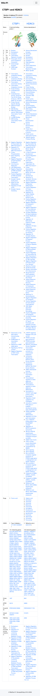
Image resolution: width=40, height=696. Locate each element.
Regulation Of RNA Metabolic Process (16, 638)
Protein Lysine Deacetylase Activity (31, 99)
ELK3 (19, 546)
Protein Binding (15, 89)
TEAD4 (11, 585)
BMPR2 (19, 535)
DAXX (34, 545)
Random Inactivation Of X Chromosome (31, 270)
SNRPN (11, 581)
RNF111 (20, 578)
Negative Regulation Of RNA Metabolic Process (31, 637)
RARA (30, 578)
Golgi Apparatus (30, 62)
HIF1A (30, 560)
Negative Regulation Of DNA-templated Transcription (16, 170)
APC (20, 531)
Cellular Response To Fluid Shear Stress (30, 291)
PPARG (30, 575)
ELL (32, 546)
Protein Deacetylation (29, 168)
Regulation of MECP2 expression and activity (31, 428)
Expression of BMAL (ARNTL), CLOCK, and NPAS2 (31, 474)
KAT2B (11, 561)
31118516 (13, 525)
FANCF (20, 548)
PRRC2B (11, 575)
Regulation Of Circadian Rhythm (30, 235)
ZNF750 (11, 592)
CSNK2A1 (32, 543)
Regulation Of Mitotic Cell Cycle (30, 171)
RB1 (19, 575)
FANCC (15, 548)
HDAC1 (11, 555)
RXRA (25, 583)
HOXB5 (19, 558)
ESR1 (29, 548)
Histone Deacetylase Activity (31, 84)
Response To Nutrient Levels (30, 196)
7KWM (18, 621)
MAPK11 (30, 565)
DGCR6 (11, 545)
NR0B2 (31, 570)
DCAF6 (17, 543)
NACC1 (35, 566)
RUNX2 (32, 581)
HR (29, 561)
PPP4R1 (30, 576)
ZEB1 (18, 588)
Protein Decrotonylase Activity (29, 120)
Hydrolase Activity (31, 89)
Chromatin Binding (16, 80)
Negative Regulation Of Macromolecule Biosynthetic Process (31, 667)
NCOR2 (30, 568)
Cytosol (28, 64)
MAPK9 (16, 563)
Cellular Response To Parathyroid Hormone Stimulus (31, 286)
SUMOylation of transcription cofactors (15, 341)
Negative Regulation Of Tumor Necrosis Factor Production (31, 209)
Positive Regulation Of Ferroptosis (31, 313)
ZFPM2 (15, 590)
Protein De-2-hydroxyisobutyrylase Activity (31, 130)
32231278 (28, 525)
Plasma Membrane (31, 65)
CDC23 (11, 538)
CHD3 (15, 540)
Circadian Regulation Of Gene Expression (31, 213)
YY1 (29, 595)
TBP (14, 583)
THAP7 (26, 590)
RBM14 (20, 576)
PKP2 (18, 570)
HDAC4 (11, 556)
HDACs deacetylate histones (31, 370)
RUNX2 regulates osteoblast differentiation (30, 413)
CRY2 (16, 541)
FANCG (11, 550)
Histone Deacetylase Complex (31, 51)
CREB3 (31, 541)
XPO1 (25, 595)
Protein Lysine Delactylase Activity (31, 134)
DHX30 (26, 546)
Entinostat (28, 515)
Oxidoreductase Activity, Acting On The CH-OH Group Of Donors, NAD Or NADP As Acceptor (16, 97)
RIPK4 (15, 578)
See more (12, 674)
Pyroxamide (29, 520)
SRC (33, 583)
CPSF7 (19, 540)
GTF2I (33, 551)
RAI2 (16, 575)
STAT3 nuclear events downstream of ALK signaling (31, 443)
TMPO (26, 592)
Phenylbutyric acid (31, 511)
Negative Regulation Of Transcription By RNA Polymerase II (16, 143)
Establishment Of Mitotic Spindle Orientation (30, 148)
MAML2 (11, 563)
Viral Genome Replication (15, 164)
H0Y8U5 (11, 613)
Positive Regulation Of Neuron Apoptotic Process (31, 244)
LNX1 (19, 561)
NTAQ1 (19, 568)
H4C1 (33, 555)
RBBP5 (11, 576)
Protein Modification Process (31, 216)
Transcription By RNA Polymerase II (31, 164)
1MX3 (11, 618)
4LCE (14, 618)
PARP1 (34, 571)
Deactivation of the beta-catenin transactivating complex (16, 335)
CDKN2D (16, 538)
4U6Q (17, 618)
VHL (32, 593)
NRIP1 (15, 568)
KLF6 (35, 563)
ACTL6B (11, 531)
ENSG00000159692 (14, 608)
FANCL (16, 550)
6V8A (14, 621)
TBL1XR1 (26, 588)
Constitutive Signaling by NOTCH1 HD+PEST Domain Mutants (31, 365)
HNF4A (26, 561)
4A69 (25, 618)
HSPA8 (26, 563)
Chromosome (29, 59)
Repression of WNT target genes (16, 345)
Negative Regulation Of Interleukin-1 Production (31, 204)
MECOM (18, 565)
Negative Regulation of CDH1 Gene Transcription (16, 352)
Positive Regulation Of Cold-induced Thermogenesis (31, 302)
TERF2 (16, 585)
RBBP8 (16, 576)
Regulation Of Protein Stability (30, 193)
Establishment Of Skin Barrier (30, 277)
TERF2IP (12, 586)
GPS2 (29, 551)
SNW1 (15, 581)
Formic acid (14, 498)
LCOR (25, 565)
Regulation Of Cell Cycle (16, 186)
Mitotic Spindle (30, 70)
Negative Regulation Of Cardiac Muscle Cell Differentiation (31, 327)
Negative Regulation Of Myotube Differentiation (31, 184)
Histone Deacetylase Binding (31, 103)
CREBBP (12, 541)
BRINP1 (33, 535)
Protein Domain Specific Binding (15, 103)
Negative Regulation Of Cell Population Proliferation (16, 160)
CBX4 (15, 536)
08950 (25, 603)
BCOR (29, 535)
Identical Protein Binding (15, 106)
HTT (10, 560)
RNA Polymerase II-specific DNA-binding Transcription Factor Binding (16, 113)
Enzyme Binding (30, 92)
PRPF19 (15, 573)
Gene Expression (30, 181)
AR (25, 533)
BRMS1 (30, 536)
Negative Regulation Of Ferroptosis (31, 298)
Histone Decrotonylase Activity (29, 125)
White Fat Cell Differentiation (15, 183)
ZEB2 (11, 590)
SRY (25, 585)
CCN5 (31, 538)
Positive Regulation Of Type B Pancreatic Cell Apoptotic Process (31, 322)
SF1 (15, 580)
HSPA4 (32, 561)
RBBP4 (26, 580)
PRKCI (11, 573)
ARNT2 (11, 533)
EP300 (11, 548)
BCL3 (15, 535)
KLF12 (15, 561)
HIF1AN (34, 560)
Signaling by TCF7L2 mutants (16, 348)
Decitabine (28, 500)
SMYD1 (30, 583)
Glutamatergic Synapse (15, 64)
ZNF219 (19, 590)
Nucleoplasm (14, 52)
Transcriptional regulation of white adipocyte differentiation (30, 380)
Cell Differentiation (16, 167)
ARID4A (28, 533)
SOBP (19, 581)
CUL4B (30, 545)
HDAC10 (30, 556)
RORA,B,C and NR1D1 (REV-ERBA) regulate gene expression (31, 485)
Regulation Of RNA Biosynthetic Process (16, 647)
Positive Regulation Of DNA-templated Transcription (16, 175)
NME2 (11, 566)
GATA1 (26, 550)
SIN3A (18, 580)
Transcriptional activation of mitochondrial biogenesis (29, 352)
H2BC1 (26, 555)
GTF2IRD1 (27, 553)
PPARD (26, 575)
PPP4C (26, 576)
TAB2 (28, 586)
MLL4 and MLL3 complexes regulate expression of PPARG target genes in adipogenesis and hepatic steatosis (31, 457)
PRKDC (26, 578)
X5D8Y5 (11, 615)
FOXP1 (20, 550)
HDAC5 (16, 556)
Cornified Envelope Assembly (31, 317)
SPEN (11, 583)
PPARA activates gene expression (30, 338)
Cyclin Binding (29, 94)
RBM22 (11, 578)
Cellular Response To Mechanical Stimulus (30, 281)
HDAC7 (34, 558)
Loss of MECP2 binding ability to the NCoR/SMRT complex (31, 422)
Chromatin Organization (29, 161)
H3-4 (18, 553)
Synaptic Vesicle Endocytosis (15, 180)
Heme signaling (30, 450)
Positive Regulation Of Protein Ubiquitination (31, 189)
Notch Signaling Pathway (15, 156)
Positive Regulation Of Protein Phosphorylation (31, 157)
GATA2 (30, 550)
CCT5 (29, 540)
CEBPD (34, 540)
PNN (15, 571)
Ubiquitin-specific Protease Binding (30, 138)
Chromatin (28, 54)
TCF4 (17, 583)
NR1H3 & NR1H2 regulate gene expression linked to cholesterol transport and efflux (31, 434)
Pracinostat (29, 506)
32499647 (19, 525)
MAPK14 (26, 566)
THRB (33, 590)
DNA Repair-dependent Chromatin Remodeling (29, 308)
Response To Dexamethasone (30, 295)
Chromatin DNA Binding (30, 96)
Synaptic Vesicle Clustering (15, 190)
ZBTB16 (32, 595)
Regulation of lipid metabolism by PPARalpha (30, 399)
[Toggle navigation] (36, 3)
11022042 (25, 15)
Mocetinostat (29, 513)
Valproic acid (29, 498)
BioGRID (13, 17)
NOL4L (18, 566)
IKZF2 (17, 560)
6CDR (17, 619)
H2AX (15, 553)
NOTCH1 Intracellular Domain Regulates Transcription (31, 346)
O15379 (26, 613)
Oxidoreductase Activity (15, 91)
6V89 (10, 621)
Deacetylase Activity (31, 90)
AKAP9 (16, 531)
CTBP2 (20, 541)
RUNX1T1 (26, 581)
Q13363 (16, 613)
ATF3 (32, 533)
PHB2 (25, 573)
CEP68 (11, 540)
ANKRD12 (32, 531)
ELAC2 (16, 546)
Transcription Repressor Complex (16, 56)
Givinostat (28, 518)
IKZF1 (14, 560)
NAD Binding (14, 109)
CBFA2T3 (26, 538)
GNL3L (16, 551)
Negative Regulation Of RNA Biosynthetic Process (16, 671)
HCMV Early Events (31, 440)
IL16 (29, 563)
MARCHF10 (12, 565)
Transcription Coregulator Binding (16, 74)
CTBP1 (16, 23)
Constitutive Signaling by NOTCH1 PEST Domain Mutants (30, 358)
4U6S (10, 619)
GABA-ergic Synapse (14, 68)
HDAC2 (16, 555)
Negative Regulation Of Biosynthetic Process (31, 673)
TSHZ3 (20, 586)
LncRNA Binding (15, 117)
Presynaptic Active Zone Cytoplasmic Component (16, 60)
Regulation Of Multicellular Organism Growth (30, 220)
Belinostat (28, 505)
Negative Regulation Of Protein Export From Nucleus (31, 262)
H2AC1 (32, 553)
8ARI (10, 623)
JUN (32, 563)
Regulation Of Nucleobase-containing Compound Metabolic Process (16, 633)
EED (29, 546)
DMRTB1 (16, 545)
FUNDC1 (11, 551)
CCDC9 (19, 536)
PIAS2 (15, 570)
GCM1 (25, 551)
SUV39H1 (33, 585)
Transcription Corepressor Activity (16, 86)
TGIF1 (16, 586)
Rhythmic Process (31, 266)
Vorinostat (28, 501)
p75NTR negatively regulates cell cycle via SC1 (31, 334)
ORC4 (11, 570)
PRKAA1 (18, 571)
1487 (10, 598)
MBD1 (31, 566)
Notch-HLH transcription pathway (29, 374)
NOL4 (14, 566)
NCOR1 (26, 568)
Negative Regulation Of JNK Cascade (31, 258)
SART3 (11, 580)
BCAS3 (11, 535)
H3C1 (29, 555)
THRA (30, 590)
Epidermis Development (29, 175)
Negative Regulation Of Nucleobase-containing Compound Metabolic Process (16, 659)
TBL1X (32, 586)
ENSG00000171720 (29, 608)
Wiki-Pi (4, 2)
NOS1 (11, 568)
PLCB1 (11, 571)
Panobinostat (29, 510)
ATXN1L (16, 533)
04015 (11, 603)
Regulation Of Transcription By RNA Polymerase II (16, 148)
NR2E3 (26, 571)
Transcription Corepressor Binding (16, 78)
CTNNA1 (11, 543)
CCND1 (26, 540)
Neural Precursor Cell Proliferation (30, 273)
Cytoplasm (14, 54)
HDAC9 (20, 556)
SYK (25, 586)
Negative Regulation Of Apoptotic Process (31, 239)
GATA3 (34, 550)
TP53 (25, 593)
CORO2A (26, 541)
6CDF (14, 619)
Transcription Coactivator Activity (16, 83)
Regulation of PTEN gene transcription (31, 417)
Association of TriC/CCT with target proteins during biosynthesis (31, 393)
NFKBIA (26, 570)
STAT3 (28, 585)
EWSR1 (34, 548)
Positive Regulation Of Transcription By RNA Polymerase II (31, 254)
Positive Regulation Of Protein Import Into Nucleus (31, 230)
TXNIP (29, 593)
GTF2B (11, 553)
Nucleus (13, 50)
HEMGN (11, 558)
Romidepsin (29, 508)
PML (32, 573)
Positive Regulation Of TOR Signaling (31, 200)
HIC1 (15, 558)
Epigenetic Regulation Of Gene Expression (31, 225)
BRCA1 (11, 536)
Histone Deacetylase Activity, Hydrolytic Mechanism (31, 115)
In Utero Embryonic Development (31, 153)
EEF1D (11, 546)
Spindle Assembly (30, 267)
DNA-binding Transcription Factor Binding (16, 120)
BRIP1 (26, 536)
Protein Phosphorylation (15, 153)
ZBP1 (14, 588)
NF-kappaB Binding (31, 107)
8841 (25, 598)
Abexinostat (29, 516)
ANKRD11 (26, 531)
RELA (30, 580)
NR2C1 (35, 570)
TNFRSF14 (31, 592)
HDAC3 (30, 23)
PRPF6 (20, 573)
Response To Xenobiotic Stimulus (31, 178)
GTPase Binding (30, 105)
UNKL (11, 588)
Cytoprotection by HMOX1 (30, 447)
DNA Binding (29, 77)
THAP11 (32, 588)
